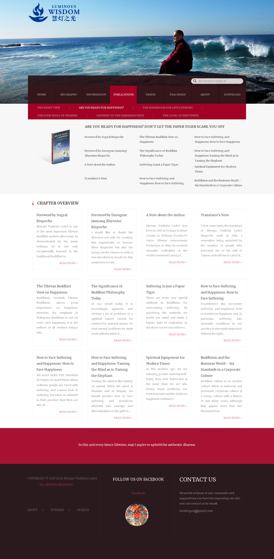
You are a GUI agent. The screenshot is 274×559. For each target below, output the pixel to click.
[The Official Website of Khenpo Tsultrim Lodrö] (137, 22)
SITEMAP (57, 510)
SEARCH (83, 510)
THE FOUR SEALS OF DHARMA (57, 115)
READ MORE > (68, 263)
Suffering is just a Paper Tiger (157, 164)
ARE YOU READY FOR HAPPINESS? (101, 107)
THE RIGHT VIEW (48, 107)
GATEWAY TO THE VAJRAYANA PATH (120, 115)
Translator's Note (94, 178)
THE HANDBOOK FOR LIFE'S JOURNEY (168, 107)
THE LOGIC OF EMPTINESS (181, 115)
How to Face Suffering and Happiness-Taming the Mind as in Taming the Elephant (215, 155)
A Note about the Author (98, 164)
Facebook (138, 493)
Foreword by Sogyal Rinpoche (103, 137)
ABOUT (32, 510)
